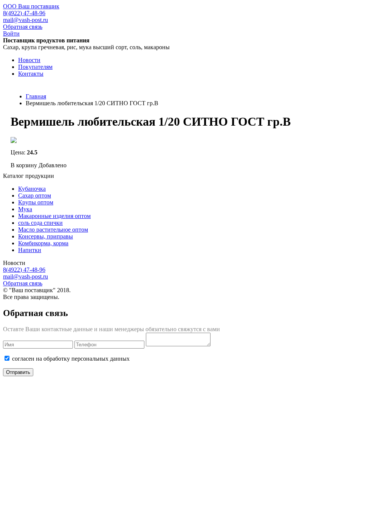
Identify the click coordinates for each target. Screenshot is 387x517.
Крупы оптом (35, 202)
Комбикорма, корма (43, 243)
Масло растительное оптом (53, 229)
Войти (11, 33)
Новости (29, 60)
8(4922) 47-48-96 (24, 13)
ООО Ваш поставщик (31, 6)
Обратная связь (22, 26)
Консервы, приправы (45, 236)
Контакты (30, 73)
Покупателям (35, 67)
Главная (36, 96)
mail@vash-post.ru (25, 20)
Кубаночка (32, 188)
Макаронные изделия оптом (54, 216)
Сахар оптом (34, 195)
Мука (25, 209)
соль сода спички (40, 223)
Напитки (29, 250)
